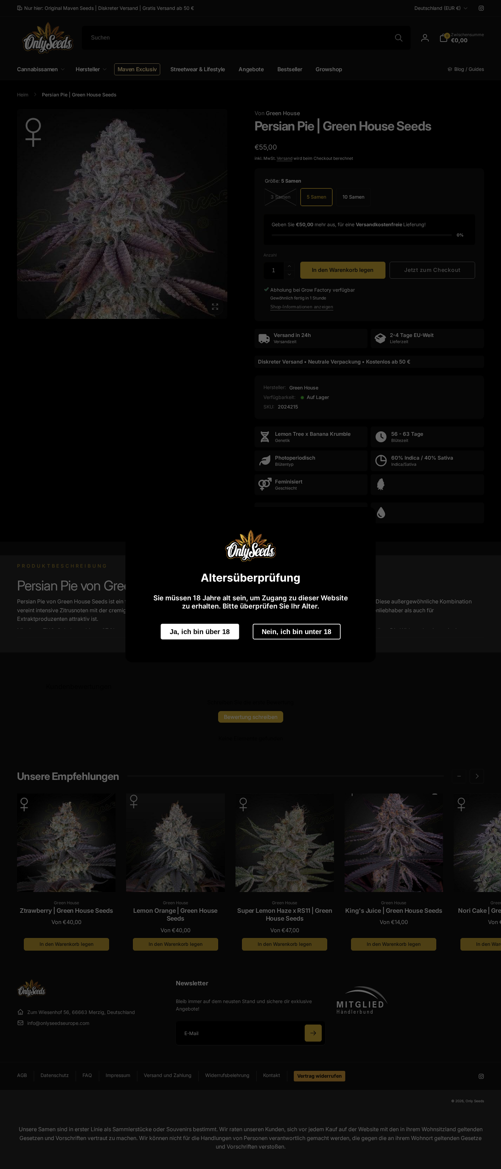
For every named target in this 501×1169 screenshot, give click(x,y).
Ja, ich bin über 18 (200, 631)
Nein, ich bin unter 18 (296, 631)
